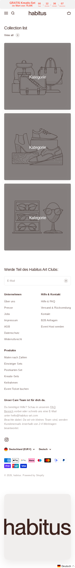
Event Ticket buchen (16, 388)
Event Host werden (52, 326)
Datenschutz (11, 332)
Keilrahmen (11, 382)
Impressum (11, 320)
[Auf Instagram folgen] (6, 439)
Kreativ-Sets (11, 376)
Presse (8, 307)
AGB (7, 326)
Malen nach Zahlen (15, 357)
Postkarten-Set (13, 369)
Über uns (9, 301)
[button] (66, 566)
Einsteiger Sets (13, 363)
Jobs (7, 313)
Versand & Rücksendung (56, 307)
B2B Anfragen (49, 320)
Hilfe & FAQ (48, 301)
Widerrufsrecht (13, 339)
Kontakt (45, 313)
